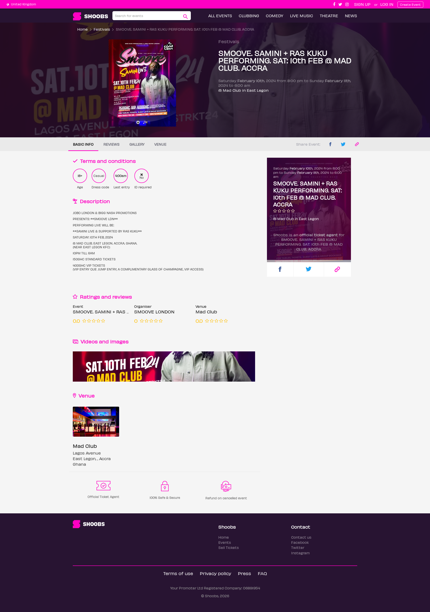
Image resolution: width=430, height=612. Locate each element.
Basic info (83, 144)
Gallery (136, 144)
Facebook (300, 542)
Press (244, 573)
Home (82, 29)
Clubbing (249, 15)
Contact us (301, 537)
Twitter (297, 547)
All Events (220, 15)
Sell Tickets (228, 547)
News (351, 15)
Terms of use (178, 573)
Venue (160, 144)
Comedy (274, 15)
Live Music (301, 15)
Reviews (111, 144)
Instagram (300, 553)
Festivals (102, 29)
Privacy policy (215, 573)
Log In (386, 4)
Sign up (362, 4)
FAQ (262, 573)
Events (224, 542)
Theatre (329, 15)
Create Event (410, 4)
